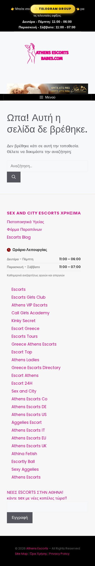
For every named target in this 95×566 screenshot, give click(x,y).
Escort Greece (25, 328)
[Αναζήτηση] (14, 177)
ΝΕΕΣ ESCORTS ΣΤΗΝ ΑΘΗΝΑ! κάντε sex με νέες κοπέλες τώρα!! (37, 495)
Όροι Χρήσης (38, 554)
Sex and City (24, 391)
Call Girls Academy (31, 313)
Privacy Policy (59, 554)
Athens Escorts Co (29, 399)
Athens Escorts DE (29, 407)
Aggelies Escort (27, 422)
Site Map (21, 554)
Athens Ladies (25, 360)
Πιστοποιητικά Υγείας (25, 222)
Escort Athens (25, 375)
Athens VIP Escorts (30, 305)
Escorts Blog (19, 237)
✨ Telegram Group (52, 9)
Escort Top (22, 352)
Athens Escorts (26, 477)
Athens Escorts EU (29, 438)
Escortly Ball (23, 461)
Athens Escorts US (29, 414)
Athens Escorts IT (28, 430)
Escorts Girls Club (28, 297)
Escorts (19, 289)
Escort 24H (22, 383)
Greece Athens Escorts (34, 344)
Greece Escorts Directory (36, 367)
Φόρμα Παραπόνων (24, 229)
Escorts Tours (25, 336)
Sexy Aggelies (25, 469)
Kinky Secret (24, 320)
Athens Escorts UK (29, 446)
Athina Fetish (24, 453)
